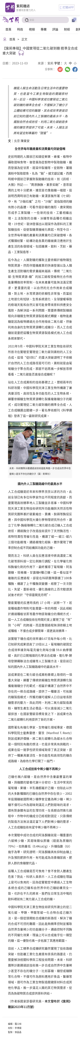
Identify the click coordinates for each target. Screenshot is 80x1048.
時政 (20, 29)
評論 (55, 29)
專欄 (44, 29)
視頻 (32, 29)
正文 (24, 39)
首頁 (8, 29)
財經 (67, 29)
